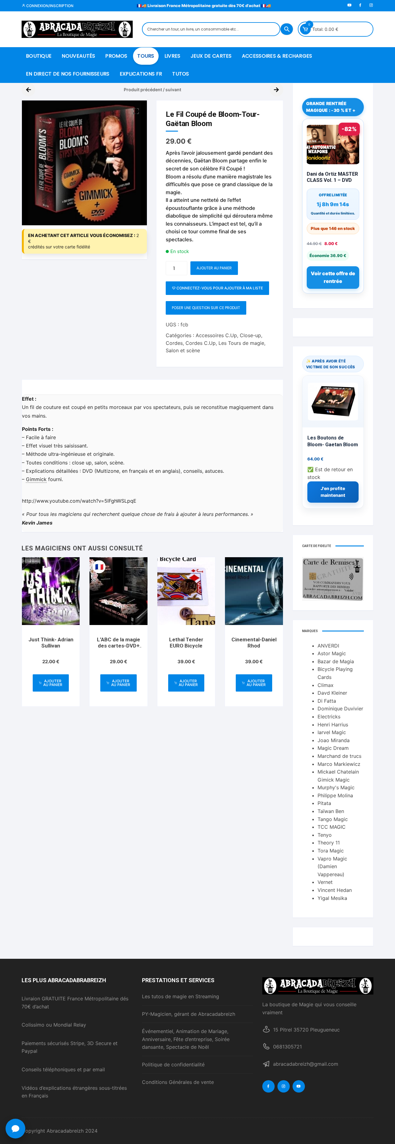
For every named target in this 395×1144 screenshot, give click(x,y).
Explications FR (141, 73)
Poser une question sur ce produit (206, 307)
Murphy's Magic (336, 787)
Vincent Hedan (335, 890)
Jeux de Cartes (211, 55)
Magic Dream (333, 748)
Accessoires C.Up (216, 335)
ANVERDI (328, 646)
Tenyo (325, 835)
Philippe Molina (335, 795)
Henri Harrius (333, 724)
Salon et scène (183, 350)
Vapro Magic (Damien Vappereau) (332, 866)
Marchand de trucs (339, 756)
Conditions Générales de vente (178, 1082)
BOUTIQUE (39, 55)
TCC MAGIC (332, 827)
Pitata (324, 803)
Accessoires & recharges (277, 55)
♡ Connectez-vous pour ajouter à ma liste (217, 288)
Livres (172, 55)
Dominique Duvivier (340, 708)
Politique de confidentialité (173, 1064)
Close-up (250, 335)
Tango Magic (333, 819)
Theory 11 (329, 843)
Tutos (180, 73)
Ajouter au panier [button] (52, 683)
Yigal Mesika (332, 898)
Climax (326, 685)
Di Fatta (327, 701)
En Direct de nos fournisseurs (68, 73)
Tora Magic (331, 851)
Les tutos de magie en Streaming (180, 996)
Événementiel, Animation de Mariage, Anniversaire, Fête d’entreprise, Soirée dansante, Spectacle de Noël (186, 1039)
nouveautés (78, 55)
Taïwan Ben (331, 811)
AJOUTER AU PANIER (214, 268)
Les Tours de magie (241, 343)
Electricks (329, 716)
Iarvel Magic (332, 732)
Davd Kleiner (332, 693)
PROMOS (116, 55)
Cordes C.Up (200, 343)
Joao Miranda (334, 740)
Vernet (325, 882)
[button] (136, 111)
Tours (145, 55)
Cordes (174, 343)
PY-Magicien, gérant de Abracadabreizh (188, 1014)
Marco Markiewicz (339, 764)
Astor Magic (332, 653)
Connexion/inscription (49, 5)
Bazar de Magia (336, 661)
